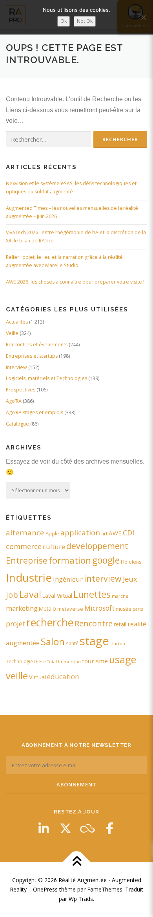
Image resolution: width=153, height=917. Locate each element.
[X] (65, 828)
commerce (24, 546)
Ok (63, 21)
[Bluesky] (87, 828)
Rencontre (94, 623)
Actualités (17, 321)
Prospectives (20, 389)
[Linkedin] (43, 828)
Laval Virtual (57, 595)
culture (54, 546)
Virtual (37, 677)
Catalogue (17, 423)
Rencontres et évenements (36, 344)
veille (17, 676)
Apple (52, 533)
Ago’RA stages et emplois (34, 412)
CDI (128, 532)
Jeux (130, 579)
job (12, 594)
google (106, 560)
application (80, 532)
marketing (22, 608)
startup (117, 643)
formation (70, 560)
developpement (97, 545)
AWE (115, 533)
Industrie (29, 577)
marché (120, 596)
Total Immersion (64, 661)
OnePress (45, 889)
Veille (12, 333)
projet (15, 623)
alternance (25, 533)
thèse (40, 661)
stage (94, 641)
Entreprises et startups (32, 356)
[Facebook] (109, 828)
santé (72, 643)
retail (120, 624)
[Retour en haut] (77, 862)
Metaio (47, 608)
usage (122, 659)
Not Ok (85, 21)
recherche (49, 622)
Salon (53, 641)
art (104, 533)
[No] (143, 17)
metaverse (70, 608)
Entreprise (26, 560)
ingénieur (68, 579)
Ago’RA (14, 401)
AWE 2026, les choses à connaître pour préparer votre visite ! (75, 281)
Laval (30, 594)
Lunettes (92, 594)
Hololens (131, 562)
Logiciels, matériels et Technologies (46, 378)
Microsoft (99, 608)
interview (103, 578)
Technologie (19, 661)
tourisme (95, 661)
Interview (16, 367)
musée (123, 609)
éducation (63, 676)
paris (138, 609)
